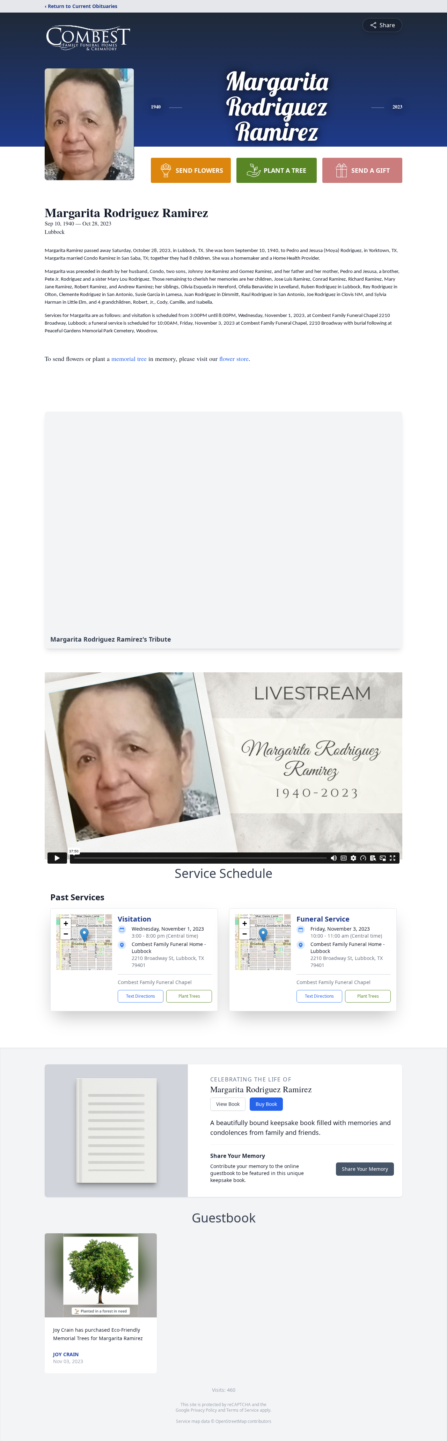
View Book (228, 1104)
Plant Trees (189, 996)
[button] (84, 935)
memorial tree (129, 358)
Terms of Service (242, 1410)
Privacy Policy (204, 1410)
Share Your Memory (365, 1169)
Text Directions (140, 996)
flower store (234, 358)
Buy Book (266, 1104)
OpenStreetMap (231, 1421)
